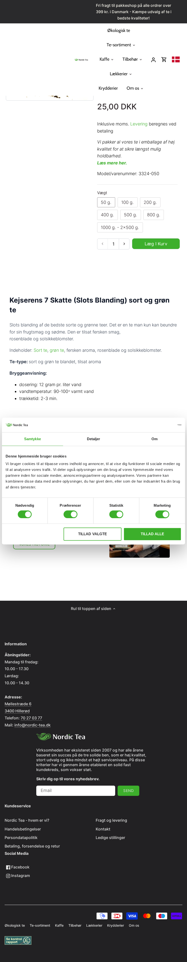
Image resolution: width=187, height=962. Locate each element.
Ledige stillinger (110, 837)
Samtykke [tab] (32, 439)
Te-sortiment (40, 925)
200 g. (150, 202)
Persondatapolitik (21, 837)
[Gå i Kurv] (164, 59)
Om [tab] (154, 439)
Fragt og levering (111, 820)
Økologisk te (15, 925)
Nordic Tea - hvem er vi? (27, 820)
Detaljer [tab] (93, 439)
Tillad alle (152, 534)
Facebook (19, 867)
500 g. (130, 214)
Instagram (20, 875)
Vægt (102, 192)
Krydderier (115, 925)
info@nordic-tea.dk (32, 725)
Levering (139, 123)
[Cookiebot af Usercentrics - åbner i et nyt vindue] (160, 425)
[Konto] (153, 59)
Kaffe (59, 925)
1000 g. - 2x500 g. (120, 227)
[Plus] (124, 244)
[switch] (70, 514)
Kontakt (103, 829)
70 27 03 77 (31, 717)
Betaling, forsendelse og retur (32, 846)
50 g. (106, 202)
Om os (134, 925)
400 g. (107, 214)
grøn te (57, 350)
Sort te (40, 350)
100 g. (127, 202)
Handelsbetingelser (23, 829)
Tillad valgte (92, 534)
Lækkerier (94, 925)
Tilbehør (74, 925)
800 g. (153, 214)
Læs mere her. (112, 162)
